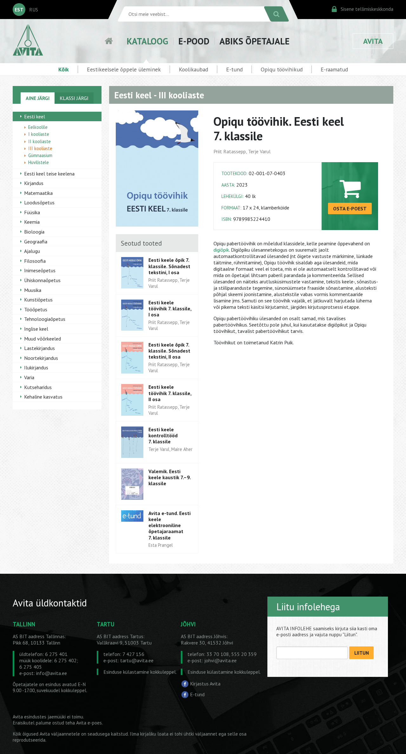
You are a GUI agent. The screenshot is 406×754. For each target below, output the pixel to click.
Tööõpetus (35, 309)
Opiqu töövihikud (282, 69)
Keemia (32, 222)
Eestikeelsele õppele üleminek (124, 69)
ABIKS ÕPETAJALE (254, 41)
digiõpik (221, 250)
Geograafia (35, 241)
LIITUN (361, 653)
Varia (29, 377)
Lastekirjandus (39, 348)
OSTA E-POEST (350, 208)
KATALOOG (147, 41)
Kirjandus (33, 183)
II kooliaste (39, 141)
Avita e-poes (89, 723)
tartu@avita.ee (137, 660)
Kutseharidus (38, 387)
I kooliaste (38, 134)
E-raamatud (334, 69)
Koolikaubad (193, 69)
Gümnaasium (40, 155)
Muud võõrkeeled (42, 338)
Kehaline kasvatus (43, 397)
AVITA (373, 41)
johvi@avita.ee (220, 660)
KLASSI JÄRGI (74, 98)
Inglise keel (36, 329)
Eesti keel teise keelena (49, 173)
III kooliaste (40, 148)
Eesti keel (34, 116)
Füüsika (32, 212)
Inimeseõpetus (40, 270)
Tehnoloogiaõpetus (44, 319)
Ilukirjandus (36, 367)
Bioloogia (34, 231)
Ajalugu (32, 251)
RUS (33, 9)
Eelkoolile (38, 127)
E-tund (234, 69)
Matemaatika (38, 193)
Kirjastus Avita (205, 683)
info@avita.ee (51, 673)
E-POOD (193, 41)
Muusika (32, 290)
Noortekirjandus (41, 358)
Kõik (63, 69)
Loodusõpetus (39, 202)
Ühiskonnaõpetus (42, 280)
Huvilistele (38, 162)
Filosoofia (35, 261)
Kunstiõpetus (38, 299)
